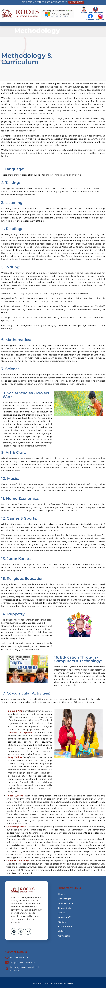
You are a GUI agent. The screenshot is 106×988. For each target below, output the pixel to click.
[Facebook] (14, 931)
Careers (62, 922)
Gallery (62, 931)
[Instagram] (28, 931)
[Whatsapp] (21, 931)
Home (61, 894)
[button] (40, 23)
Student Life (64, 908)
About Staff (64, 917)
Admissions (64, 903)
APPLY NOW (76, 2)
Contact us (64, 936)
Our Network (65, 926)
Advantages (64, 899)
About (61, 912)
